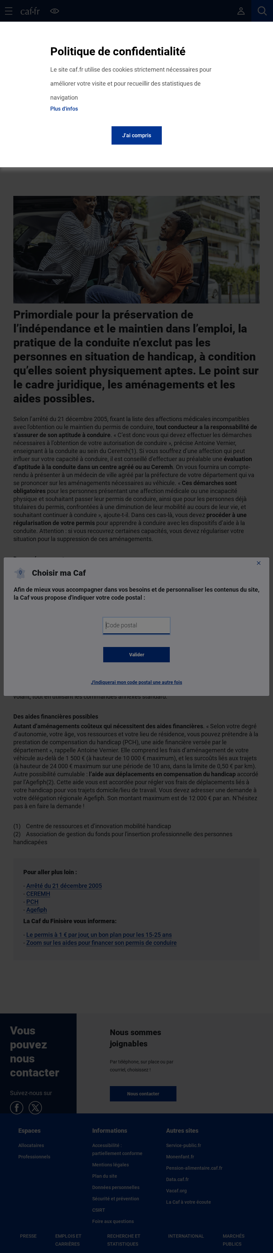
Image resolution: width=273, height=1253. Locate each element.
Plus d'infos (64, 109)
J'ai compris (136, 135)
